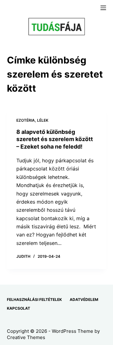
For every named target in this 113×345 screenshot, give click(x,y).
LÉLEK (42, 120)
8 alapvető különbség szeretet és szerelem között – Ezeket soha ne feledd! (54, 139)
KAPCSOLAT (18, 308)
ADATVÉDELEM (84, 299)
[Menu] (103, 8)
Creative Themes (26, 337)
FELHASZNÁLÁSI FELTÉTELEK (34, 299)
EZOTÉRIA (25, 120)
